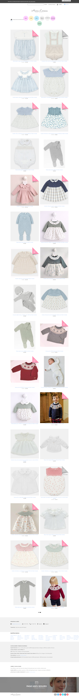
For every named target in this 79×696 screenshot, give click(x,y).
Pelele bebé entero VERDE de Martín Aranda (24, 351)
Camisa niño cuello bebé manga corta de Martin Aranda (25, 497)
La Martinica (55, 635)
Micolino (68, 635)
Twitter (63, 694)
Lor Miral (54, 639)
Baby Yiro (19, 635)
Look (47, 17)
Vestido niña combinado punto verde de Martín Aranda (54, 278)
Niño (37, 18)
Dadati (33, 636)
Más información (32, 1)
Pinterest (60, 694)
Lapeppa (54, 636)
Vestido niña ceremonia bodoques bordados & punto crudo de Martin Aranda (24, 460)
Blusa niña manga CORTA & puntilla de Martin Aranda (54, 534)
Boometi (19, 639)
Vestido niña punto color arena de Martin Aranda (24, 278)
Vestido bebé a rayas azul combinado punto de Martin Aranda (25, 97)
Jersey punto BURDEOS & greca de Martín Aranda (25, 387)
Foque (47, 635)
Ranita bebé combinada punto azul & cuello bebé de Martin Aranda (54, 97)
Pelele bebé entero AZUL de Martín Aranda (24, 242)
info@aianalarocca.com (16, 623)
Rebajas (39, 24)
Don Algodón (41, 636)
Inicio (39, 10)
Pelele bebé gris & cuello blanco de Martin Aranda (24, 607)
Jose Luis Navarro (49, 636)
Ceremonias (53, 18)
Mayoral (61, 639)
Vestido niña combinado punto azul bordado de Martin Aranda (24, 133)
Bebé (31, 18)
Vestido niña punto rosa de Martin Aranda (25, 206)
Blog (55, 694)
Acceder (60, 4)
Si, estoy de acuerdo (66, 0)
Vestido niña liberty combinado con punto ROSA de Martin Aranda (25, 570)
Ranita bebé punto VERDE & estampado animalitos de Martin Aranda (24, 423)
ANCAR (11, 636)
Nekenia (68, 639)
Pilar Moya (76, 639)
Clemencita (27, 636)
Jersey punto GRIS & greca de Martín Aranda (54, 351)
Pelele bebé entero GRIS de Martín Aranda (54, 169)
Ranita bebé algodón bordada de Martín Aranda (24, 169)
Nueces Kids (76, 635)
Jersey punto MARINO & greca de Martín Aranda (54, 423)
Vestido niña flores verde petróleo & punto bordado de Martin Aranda (54, 133)
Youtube (67, 694)
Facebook (40, 623)
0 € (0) (67, 4)
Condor (33, 635)
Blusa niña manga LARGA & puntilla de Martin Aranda (54, 460)
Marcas (42, 18)
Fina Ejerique (41, 639)
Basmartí (12, 639)
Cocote (26, 639)
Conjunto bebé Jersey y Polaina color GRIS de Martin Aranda (25, 314)
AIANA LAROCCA (13, 635)
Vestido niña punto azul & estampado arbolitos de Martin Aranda (54, 314)
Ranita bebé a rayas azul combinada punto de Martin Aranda (24, 61)
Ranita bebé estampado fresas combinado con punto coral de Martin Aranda (54, 498)
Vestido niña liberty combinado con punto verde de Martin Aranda (54, 570)
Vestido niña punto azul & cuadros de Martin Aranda (54, 206)
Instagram (47, 623)
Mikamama (69, 636)
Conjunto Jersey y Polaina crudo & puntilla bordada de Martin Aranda (54, 387)
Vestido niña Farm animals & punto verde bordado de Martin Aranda (24, 534)
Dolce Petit (41, 635)
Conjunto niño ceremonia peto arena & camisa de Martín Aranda (54, 61)
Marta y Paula (62, 636)
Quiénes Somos (52, 4)
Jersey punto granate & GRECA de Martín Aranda (54, 607)
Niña (26, 18)
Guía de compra (23, 655)
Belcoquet (19, 636)
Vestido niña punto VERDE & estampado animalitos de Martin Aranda (54, 242)
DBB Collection (34, 639)
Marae (61, 635)
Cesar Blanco (27, 635)
